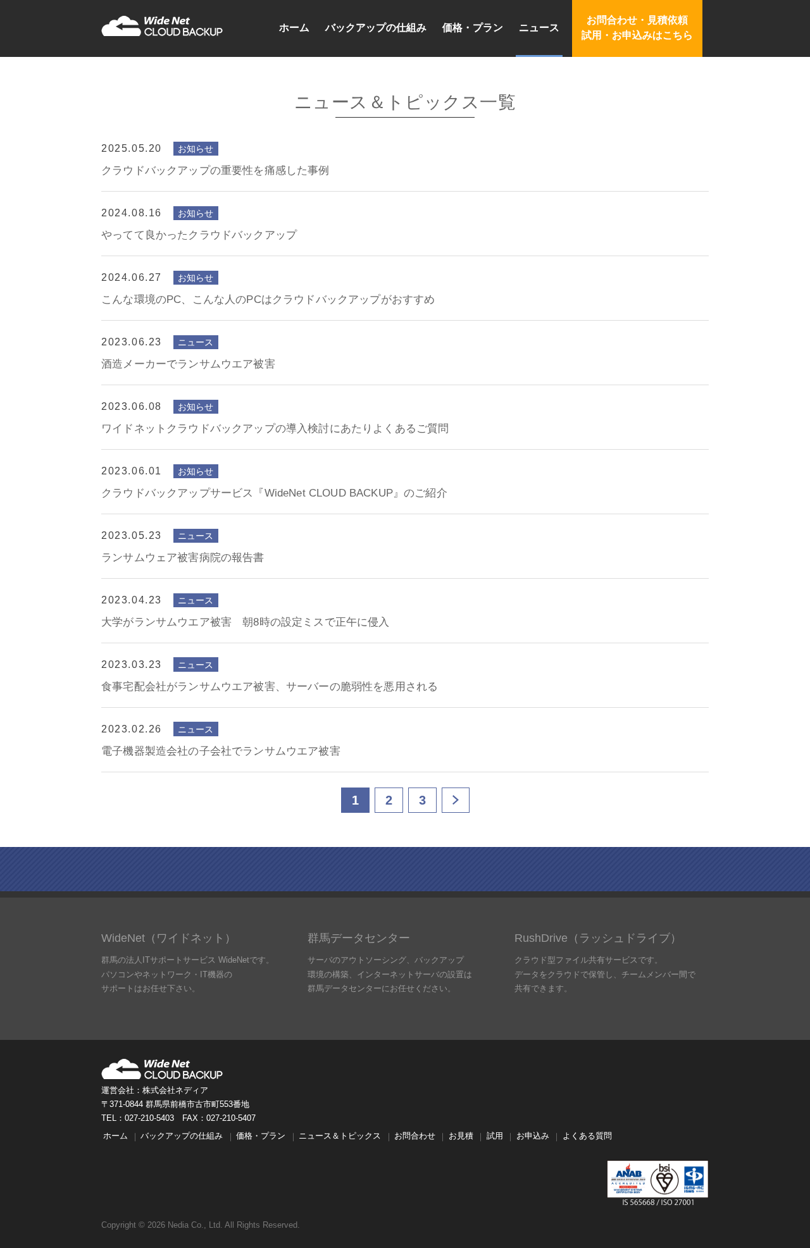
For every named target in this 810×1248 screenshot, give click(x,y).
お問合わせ (414, 1136)
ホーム (294, 27)
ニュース (539, 27)
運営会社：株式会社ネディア (154, 1090)
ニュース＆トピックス (340, 1136)
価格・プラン (472, 27)
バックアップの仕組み (376, 27)
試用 (495, 1136)
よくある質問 (587, 1136)
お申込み (532, 1136)
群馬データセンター (359, 938)
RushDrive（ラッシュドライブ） (598, 938)
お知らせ (196, 149)
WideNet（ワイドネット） (168, 938)
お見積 (461, 1136)
